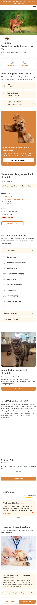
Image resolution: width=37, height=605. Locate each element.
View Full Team (18, 478)
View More (18, 389)
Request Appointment (18, 160)
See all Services (7, 306)
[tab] (16, 471)
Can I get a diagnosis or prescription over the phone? (16, 576)
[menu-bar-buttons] (34, 7)
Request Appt (27, 601)
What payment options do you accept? (17, 593)
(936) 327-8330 (10, 601)
